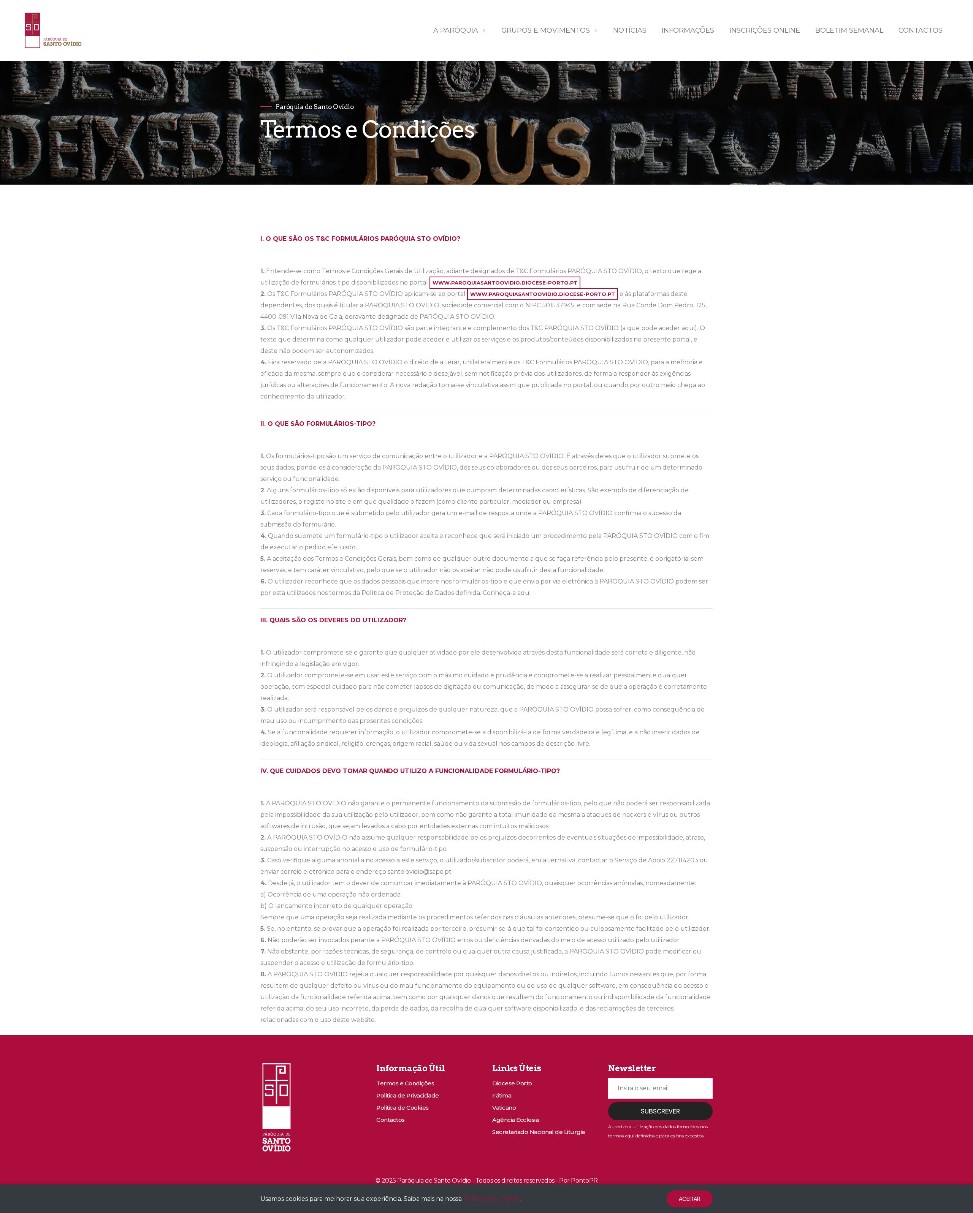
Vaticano (504, 1107)
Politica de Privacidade (407, 1095)
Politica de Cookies (402, 1107)
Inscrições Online (764, 30)
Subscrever (660, 1111)
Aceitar (689, 1198)
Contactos (921, 30)
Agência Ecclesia (515, 1119)
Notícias (630, 30)
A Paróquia (455, 30)
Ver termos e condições (649, 1144)
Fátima (501, 1095)
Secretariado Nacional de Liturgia (538, 1132)
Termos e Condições (405, 1083)
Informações (688, 30)
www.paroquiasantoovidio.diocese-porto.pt (505, 283)
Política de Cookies (491, 1198)
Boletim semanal (849, 30)
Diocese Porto (512, 1083)
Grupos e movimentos (545, 30)
